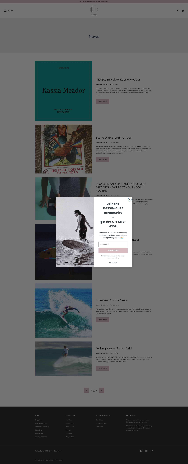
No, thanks (113, 263)
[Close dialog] (129, 199)
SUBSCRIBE (113, 250)
